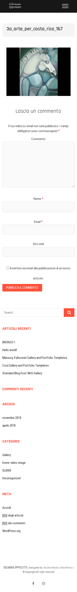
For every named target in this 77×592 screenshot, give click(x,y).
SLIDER (6, 470)
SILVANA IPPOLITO (15, 567)
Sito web (38, 244)
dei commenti (13, 523)
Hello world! (9, 350)
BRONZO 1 (8, 342)
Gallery (6, 455)
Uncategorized (11, 478)
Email (38, 222)
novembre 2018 (11, 418)
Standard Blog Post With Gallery (22, 373)
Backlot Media (51, 567)
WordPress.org (11, 531)
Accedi (6, 508)
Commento (38, 139)
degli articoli (12, 515)
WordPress (66, 567)
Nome (38, 199)
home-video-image (14, 463)
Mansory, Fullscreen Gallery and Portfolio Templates (34, 358)
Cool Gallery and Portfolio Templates (25, 365)
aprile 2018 (9, 425)
